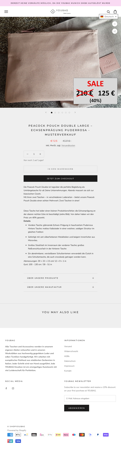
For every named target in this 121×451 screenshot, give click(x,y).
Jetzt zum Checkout (60, 178)
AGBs (67, 356)
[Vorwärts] (75, 112)
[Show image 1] (51, 112)
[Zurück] (45, 112)
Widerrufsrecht (71, 351)
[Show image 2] (55, 112)
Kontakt (67, 370)
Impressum (69, 366)
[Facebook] (6, 388)
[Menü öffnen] (6, 11)
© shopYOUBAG (16, 426)
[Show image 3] (58, 112)
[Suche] (108, 11)
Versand (68, 346)
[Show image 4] (62, 112)
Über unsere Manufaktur (44, 287)
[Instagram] (13, 388)
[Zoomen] (114, 23)
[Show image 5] (66, 112)
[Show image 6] (69, 112)
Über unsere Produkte (42, 278)
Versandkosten (68, 145)
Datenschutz (70, 361)
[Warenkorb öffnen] (115, 11)
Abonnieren (76, 408)
